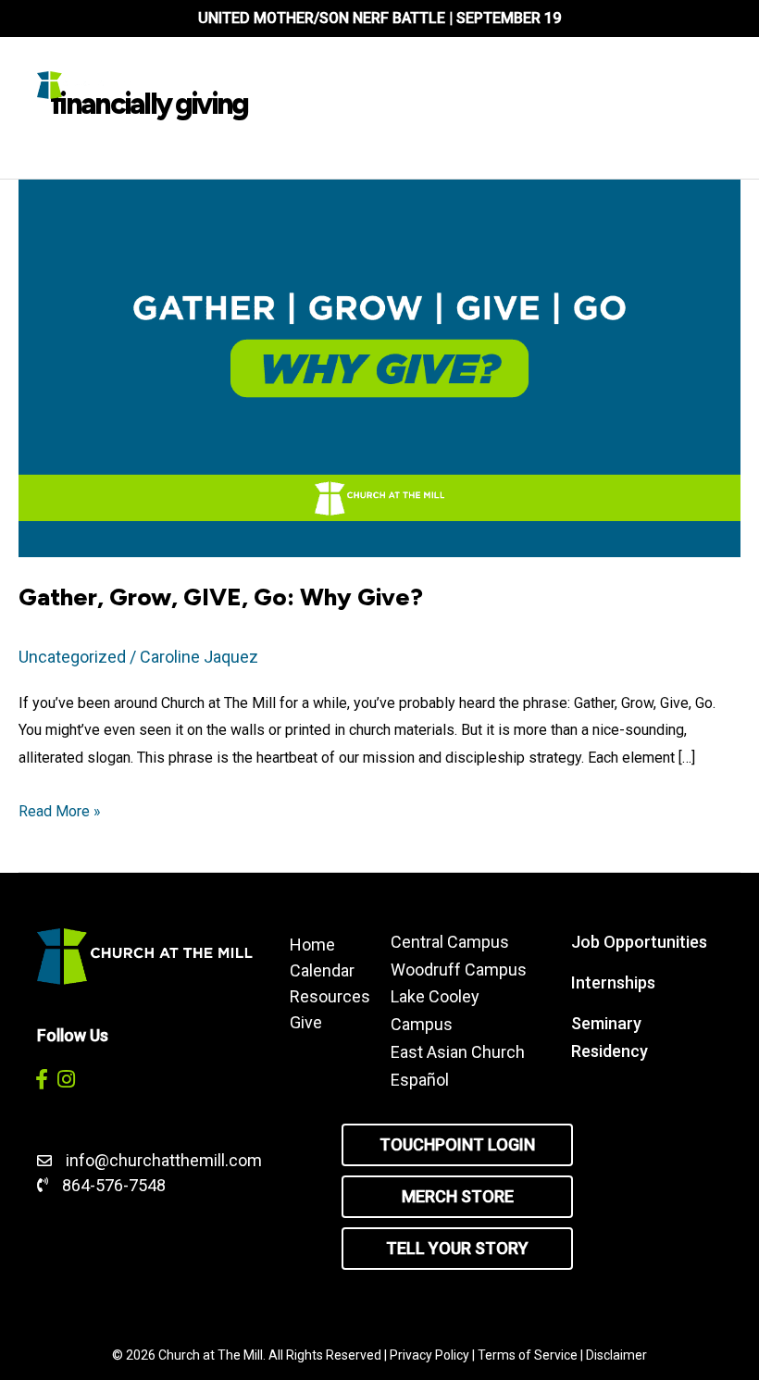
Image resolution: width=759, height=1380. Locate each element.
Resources (322, 996)
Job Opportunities (639, 941)
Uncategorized (72, 656)
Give (306, 1022)
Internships (613, 982)
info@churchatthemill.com (166, 1160)
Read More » (60, 814)
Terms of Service (528, 1355)
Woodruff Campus (459, 969)
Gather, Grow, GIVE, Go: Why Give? (224, 597)
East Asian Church (458, 1052)
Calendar (322, 970)
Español (420, 1079)
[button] (41, 1079)
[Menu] (451, 85)
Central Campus (450, 941)
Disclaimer (616, 1355)
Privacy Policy (429, 1355)
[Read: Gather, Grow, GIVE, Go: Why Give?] (379, 367)
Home (312, 944)
